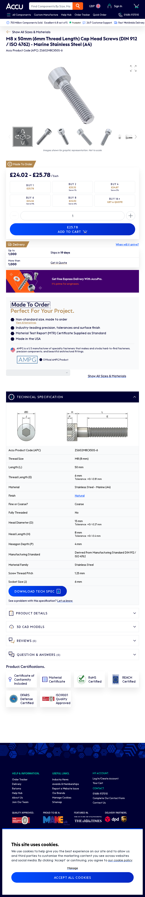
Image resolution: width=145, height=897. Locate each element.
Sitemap (57, 802)
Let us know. (65, 600)
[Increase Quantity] (14, 215)
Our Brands (58, 792)
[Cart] (136, 6)
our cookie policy (120, 860)
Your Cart (98, 783)
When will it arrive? (127, 244)
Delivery (16, 783)
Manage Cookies (61, 797)
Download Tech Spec (35, 591)
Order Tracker (19, 779)
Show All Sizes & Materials (31, 32)
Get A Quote (59, 262)
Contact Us (99, 802)
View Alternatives (26, 322)
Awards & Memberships (65, 783)
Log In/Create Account (106, 778)
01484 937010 (131, 14)
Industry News (60, 779)
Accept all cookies (72, 877)
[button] (133, 68)
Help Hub (17, 792)
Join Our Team (20, 802)
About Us (17, 797)
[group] (72, 94)
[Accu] (14, 6)
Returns (16, 788)
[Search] (77, 6)
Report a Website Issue (65, 788)
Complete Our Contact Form (109, 798)
